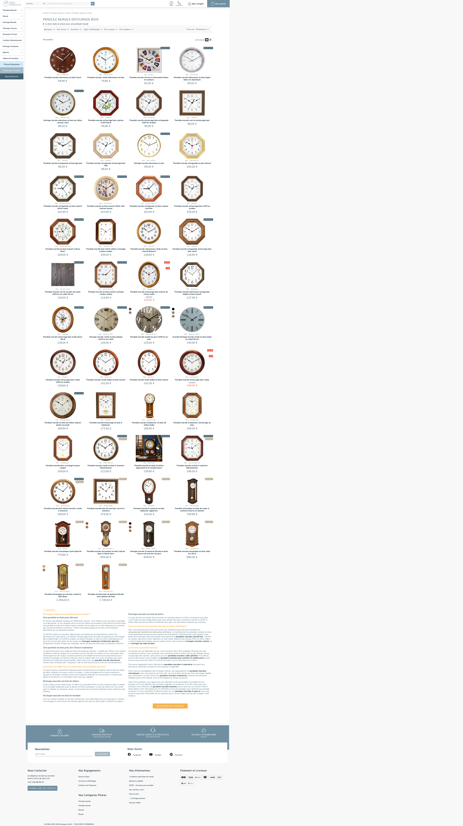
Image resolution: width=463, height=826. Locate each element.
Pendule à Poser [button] (10, 34)
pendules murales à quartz (187, 691)
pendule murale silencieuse (107, 660)
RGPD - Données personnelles (141, 785)
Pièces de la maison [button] (12, 70)
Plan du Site (134, 794)
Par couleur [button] (110, 29)
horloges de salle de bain (143, 643)
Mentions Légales (136, 781)
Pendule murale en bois (82, 13)
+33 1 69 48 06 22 (36, 782)
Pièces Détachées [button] (12, 64)
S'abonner (102, 754)
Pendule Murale (57, 13)
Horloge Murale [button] (9, 22)
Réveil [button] (5, 16)
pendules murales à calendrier (178, 664)
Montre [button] (6, 52)
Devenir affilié (134, 803)
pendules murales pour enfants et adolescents (182, 658)
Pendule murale (84, 805)
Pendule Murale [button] (10, 10)
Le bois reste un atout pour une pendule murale (66, 24)
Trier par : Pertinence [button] (196, 29)
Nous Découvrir (11, 76)
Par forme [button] (62, 29)
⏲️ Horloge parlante (137, 798)
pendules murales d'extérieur (189, 636)
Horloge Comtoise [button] (11, 46)
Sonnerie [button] (75, 29)
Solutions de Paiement (87, 785)
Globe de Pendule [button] (10, 58)
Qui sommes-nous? (136, 790)
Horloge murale (84, 801)
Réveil (80, 814)
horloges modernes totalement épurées (100, 641)
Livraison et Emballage (87, 781)
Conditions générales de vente (141, 777)
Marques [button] (48, 29)
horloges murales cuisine (197, 641)
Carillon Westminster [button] (12, 40)
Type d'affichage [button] (92, 29)
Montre (81, 810)
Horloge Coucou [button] (10, 28)
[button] (171, 3)
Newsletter (42, 749)
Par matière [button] (125, 29)
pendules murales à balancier (173, 675)
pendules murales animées (165, 686)
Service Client (84, 777)
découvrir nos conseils (170, 706)
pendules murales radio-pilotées (183, 655)
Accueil (46, 13)
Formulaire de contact (42, 788)
